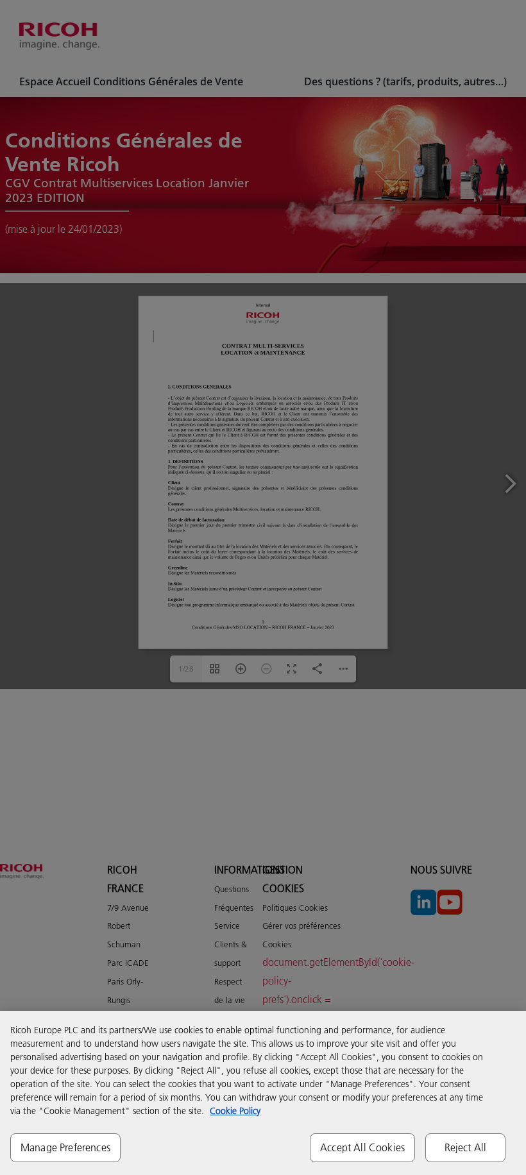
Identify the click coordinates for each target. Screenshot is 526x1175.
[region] (263, 1093)
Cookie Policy (235, 1111)
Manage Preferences (65, 1147)
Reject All (466, 1147)
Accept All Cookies (362, 1147)
